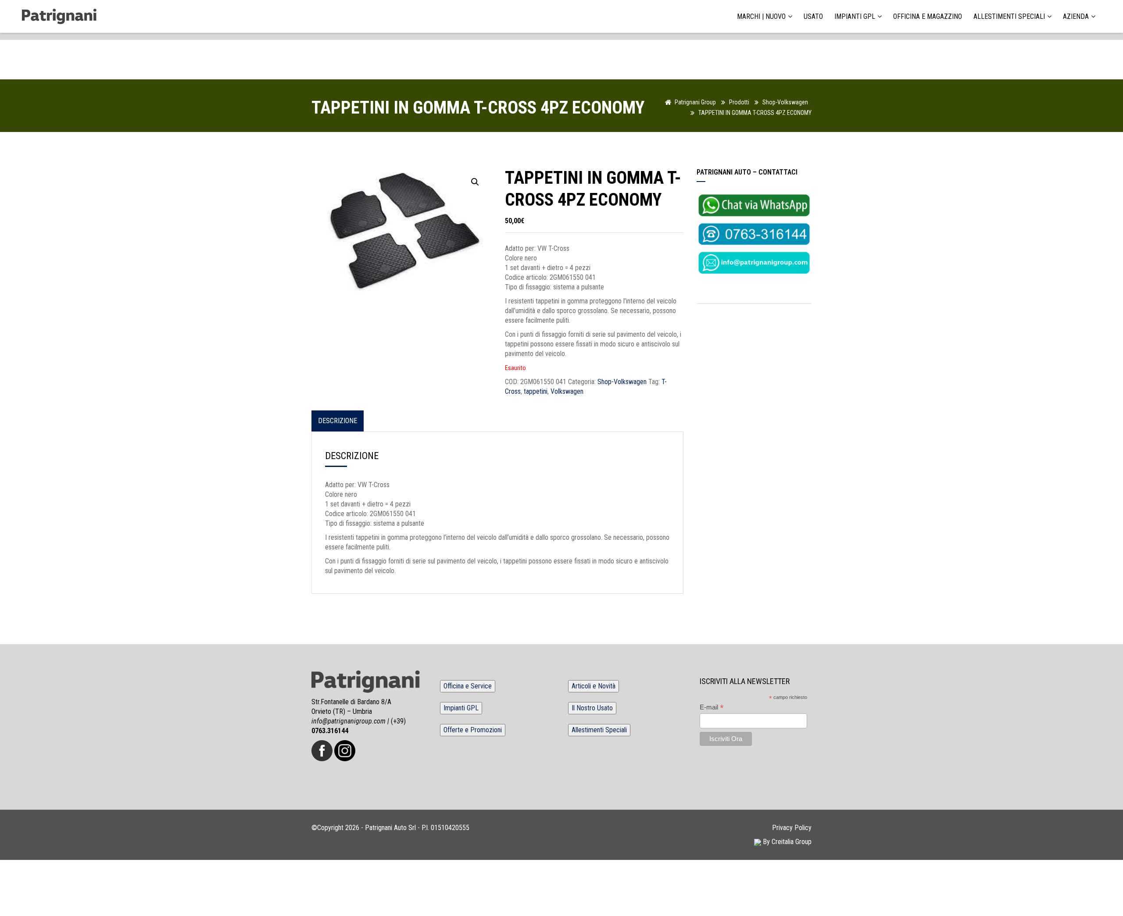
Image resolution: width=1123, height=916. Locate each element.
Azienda (1076, 16)
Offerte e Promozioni (472, 730)
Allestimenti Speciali (1009, 16)
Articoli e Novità (593, 686)
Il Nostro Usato (592, 708)
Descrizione (337, 421)
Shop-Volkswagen (622, 382)
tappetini (535, 391)
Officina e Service (467, 686)
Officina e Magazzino (927, 16)
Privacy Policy (792, 827)
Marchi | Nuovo (761, 16)
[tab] (337, 420)
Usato (813, 16)
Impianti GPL (854, 16)
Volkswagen (567, 391)
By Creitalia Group (786, 842)
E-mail (712, 707)
